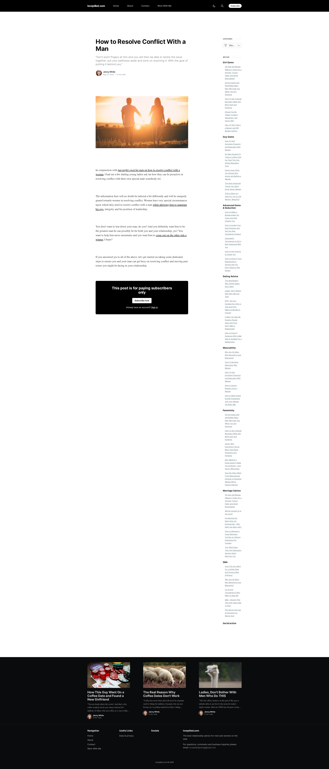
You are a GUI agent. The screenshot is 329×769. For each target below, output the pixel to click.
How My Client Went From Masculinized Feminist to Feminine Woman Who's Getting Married (233, 479)
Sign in (154, 307)
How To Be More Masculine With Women (231, 365)
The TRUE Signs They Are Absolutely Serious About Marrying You (233, 551)
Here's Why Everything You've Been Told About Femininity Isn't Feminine (232, 450)
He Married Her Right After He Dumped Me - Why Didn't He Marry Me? (233, 522)
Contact (145, 5)
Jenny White (109, 72)
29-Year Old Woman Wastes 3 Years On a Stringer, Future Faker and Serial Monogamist (233, 73)
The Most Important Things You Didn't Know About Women (233, 186)
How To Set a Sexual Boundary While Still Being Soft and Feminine (233, 103)
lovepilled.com (96, 5)
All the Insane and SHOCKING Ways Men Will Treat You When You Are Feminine (232, 89)
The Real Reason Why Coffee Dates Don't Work (232, 284)
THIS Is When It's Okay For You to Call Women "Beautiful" (233, 196)
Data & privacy (126, 735)
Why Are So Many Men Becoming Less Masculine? (233, 355)
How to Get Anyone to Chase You (233, 252)
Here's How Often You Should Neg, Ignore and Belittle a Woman (233, 174)
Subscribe (235, 6)
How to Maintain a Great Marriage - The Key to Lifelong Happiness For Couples (232, 537)
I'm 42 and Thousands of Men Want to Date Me (232, 593)
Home (116, 5)
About (130, 5)
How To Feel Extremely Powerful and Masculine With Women (233, 145)
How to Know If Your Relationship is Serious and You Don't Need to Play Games (233, 264)
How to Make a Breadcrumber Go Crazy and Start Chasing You (232, 216)
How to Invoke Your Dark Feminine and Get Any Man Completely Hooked (233, 229)
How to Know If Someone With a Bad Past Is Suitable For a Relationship (233, 337)
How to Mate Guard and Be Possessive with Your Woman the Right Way (233, 400)
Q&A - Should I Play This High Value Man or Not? (233, 603)
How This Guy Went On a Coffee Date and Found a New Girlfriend (233, 570)
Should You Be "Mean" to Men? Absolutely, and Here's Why (231, 116)
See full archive (229, 623)
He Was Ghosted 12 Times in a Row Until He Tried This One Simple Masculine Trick (233, 160)
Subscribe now (142, 300)
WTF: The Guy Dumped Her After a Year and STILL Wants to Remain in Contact (233, 307)
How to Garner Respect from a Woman (231, 388)
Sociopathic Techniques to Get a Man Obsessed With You (233, 242)
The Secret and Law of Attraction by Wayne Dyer (233, 613)
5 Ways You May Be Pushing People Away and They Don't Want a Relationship (233, 323)
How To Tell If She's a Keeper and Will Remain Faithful (233, 128)
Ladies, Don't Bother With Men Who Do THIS (233, 294)
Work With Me (164, 5)
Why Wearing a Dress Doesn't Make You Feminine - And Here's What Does (233, 464)
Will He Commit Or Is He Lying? (233, 512)
